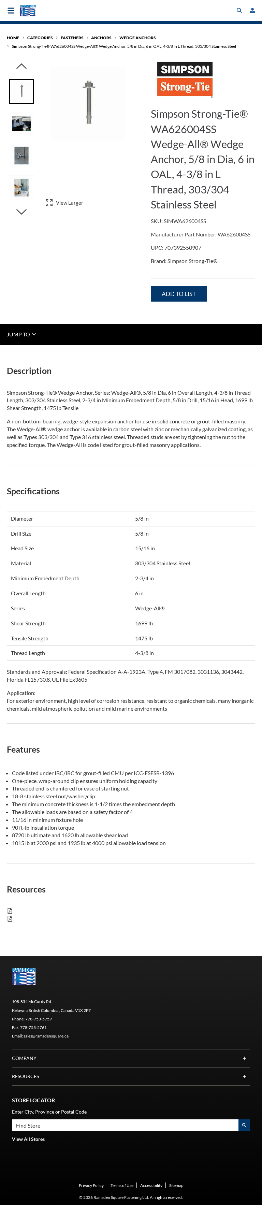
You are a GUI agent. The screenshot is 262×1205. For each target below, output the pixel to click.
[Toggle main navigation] (11, 10)
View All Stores (28, 1139)
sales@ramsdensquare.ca (46, 1036)
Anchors (101, 37)
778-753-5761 (33, 1027)
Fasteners (72, 37)
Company (24, 1058)
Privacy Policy (91, 1185)
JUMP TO (19, 334)
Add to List (179, 293)
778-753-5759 (38, 1018)
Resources (25, 1076)
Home (13, 37)
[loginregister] (252, 10)
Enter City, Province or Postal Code (49, 1112)
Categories (40, 37)
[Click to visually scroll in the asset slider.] (21, 66)
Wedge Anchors (137, 37)
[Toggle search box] (239, 10)
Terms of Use (122, 1185)
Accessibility (151, 1185)
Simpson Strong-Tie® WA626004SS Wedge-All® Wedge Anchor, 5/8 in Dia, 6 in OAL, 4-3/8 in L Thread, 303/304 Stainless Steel (124, 46)
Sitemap (176, 1185)
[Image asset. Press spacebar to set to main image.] (21, 91)
